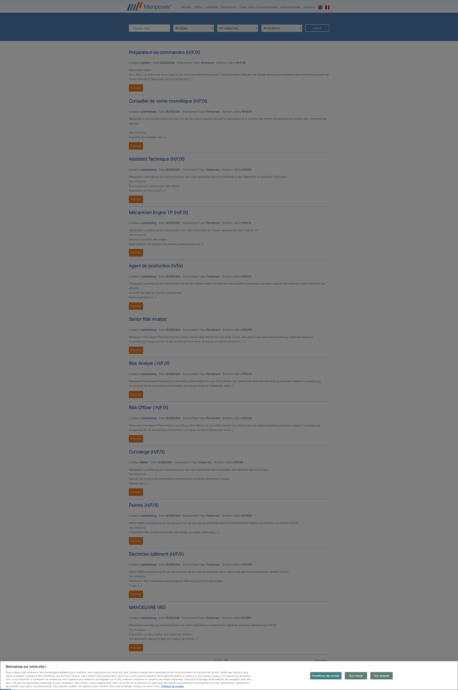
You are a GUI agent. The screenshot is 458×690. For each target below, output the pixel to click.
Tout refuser (356, 675)
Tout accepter (381, 675)
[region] (229, 675)
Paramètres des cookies (326, 675)
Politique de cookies (172, 686)
